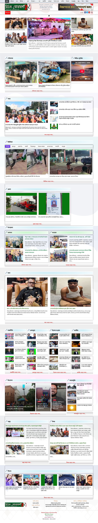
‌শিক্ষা (53, 423)
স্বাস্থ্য (9, 423)
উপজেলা (10, 229)
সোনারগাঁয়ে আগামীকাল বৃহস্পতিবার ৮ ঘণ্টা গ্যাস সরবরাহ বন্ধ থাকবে (75, 102)
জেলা (9, 189)
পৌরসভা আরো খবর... (37, 91)
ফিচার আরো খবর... (49, 499)
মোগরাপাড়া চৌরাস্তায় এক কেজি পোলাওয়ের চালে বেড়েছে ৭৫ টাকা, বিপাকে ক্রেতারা (65, 361)
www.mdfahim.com (49, 519)
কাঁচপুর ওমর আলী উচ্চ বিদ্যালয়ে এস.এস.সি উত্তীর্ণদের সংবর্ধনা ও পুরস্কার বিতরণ (68, 445)
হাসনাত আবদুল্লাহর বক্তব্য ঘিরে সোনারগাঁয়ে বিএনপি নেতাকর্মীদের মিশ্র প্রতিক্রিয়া (20, 346)
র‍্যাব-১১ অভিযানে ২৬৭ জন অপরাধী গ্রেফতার (69, 124)
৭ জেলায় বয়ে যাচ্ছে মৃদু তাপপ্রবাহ (84, 407)
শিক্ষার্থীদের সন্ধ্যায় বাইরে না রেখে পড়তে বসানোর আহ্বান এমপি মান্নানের (66, 427)
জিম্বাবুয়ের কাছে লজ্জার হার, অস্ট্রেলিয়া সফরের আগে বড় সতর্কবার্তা (42, 345)
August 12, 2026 (41, 412)
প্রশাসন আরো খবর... (27, 266)
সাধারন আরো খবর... (71, 267)
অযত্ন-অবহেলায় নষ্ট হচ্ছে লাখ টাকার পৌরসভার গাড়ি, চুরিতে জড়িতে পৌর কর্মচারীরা (54, 86)
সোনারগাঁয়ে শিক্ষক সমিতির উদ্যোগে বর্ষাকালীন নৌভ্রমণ (42, 408)
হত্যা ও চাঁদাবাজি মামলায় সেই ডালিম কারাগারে (15, 30)
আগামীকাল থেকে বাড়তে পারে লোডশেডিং (86, 344)
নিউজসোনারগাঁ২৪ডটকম (11, 412)
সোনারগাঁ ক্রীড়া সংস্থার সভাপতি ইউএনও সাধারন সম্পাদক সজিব (42, 337)
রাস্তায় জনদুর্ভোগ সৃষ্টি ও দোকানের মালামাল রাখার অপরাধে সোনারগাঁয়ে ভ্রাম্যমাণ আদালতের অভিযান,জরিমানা (18, 86)
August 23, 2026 (19, 412)
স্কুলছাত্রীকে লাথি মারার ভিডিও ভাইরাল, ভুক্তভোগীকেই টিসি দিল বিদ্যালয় (23, 176)
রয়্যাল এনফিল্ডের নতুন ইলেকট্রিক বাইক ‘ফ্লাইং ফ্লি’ (84, 386)
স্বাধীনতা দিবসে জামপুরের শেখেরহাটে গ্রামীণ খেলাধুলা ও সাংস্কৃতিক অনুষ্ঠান (42, 369)
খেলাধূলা (32, 332)
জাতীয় (76, 332)
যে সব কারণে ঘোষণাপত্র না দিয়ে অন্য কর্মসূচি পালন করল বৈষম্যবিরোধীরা (86, 369)
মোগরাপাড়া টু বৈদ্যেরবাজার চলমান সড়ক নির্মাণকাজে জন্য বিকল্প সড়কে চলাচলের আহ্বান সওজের (74, 117)
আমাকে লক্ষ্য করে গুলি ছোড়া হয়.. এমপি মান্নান (79, 238)
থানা (9, 275)
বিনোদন (10, 382)
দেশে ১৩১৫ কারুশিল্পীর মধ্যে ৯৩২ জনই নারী (81, 46)
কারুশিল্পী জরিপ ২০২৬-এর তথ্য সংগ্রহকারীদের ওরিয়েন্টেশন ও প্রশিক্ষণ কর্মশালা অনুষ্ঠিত (58, 407)
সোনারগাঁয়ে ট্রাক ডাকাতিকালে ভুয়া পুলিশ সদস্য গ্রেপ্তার (62, 310)
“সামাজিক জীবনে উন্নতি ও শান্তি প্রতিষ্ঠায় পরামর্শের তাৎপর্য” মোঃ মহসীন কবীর (83, 490)
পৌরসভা (10, 58)
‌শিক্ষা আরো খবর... (71, 464)
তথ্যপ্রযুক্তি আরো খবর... (80, 415)
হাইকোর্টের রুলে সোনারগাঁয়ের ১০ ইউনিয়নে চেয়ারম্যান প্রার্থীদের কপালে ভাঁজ (64, 369)
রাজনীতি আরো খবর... (15, 374)
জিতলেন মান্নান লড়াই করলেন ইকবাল (19, 367)
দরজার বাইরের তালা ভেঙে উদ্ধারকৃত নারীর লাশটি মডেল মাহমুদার (49, 489)
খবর (9, 99)
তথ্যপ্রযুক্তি (72, 382)
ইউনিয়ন (10, 142)
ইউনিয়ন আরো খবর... (49, 181)
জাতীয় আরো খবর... (82, 374)
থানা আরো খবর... (49, 324)
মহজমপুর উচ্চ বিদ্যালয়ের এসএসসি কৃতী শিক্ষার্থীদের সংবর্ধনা (25, 13)
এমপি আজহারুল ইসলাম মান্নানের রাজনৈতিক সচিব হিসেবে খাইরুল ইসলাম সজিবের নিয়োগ (87, 338)
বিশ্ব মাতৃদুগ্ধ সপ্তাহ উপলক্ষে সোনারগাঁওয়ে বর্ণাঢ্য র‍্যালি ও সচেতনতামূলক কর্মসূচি (23, 427)
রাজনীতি (10, 332)
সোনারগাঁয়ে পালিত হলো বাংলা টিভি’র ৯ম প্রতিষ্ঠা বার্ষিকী (72, 109)
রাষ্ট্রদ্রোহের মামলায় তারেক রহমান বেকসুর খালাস (86, 353)
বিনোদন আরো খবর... (35, 415)
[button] (83, 12)
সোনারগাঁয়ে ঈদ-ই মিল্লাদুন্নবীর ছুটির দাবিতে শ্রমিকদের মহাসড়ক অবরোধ (21, 125)
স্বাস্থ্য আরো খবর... (26, 464)
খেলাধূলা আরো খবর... (38, 374)
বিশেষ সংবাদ (56, 332)
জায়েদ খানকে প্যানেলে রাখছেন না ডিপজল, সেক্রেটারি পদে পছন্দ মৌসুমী (30, 490)
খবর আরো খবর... (49, 135)
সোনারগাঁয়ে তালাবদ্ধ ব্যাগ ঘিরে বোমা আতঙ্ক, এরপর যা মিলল (64, 176)
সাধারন (54, 234)
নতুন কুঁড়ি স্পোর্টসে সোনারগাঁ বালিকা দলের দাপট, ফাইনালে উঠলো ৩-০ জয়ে (42, 361)
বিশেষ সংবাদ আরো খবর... (60, 374)
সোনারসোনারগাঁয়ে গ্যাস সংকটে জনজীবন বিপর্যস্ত (64, 336)
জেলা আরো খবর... (38, 225)
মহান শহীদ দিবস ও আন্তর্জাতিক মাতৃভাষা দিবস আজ (85, 360)
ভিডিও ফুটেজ (79, 58)
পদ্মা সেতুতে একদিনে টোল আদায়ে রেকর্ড (84, 400)
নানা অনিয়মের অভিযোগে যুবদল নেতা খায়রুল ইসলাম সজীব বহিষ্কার (20, 352)
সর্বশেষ (7, 82)
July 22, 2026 (56, 412)
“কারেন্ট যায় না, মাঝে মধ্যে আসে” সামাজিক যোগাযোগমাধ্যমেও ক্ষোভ (64, 353)
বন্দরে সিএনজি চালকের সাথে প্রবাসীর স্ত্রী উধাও (16, 217)
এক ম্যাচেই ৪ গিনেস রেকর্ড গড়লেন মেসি (41, 352)
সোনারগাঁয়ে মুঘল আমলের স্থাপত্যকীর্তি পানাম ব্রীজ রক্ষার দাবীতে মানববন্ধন (83, 394)
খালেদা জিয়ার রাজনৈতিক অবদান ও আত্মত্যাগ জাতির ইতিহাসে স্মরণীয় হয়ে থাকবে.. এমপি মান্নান (20, 338)
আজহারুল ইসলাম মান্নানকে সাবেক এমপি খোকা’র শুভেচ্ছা (20, 360)
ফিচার (9, 473)
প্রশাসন (10, 234)
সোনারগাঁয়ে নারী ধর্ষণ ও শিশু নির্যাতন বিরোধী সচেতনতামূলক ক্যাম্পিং (66, 489)
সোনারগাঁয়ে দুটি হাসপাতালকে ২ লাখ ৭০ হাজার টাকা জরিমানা (19, 445)
